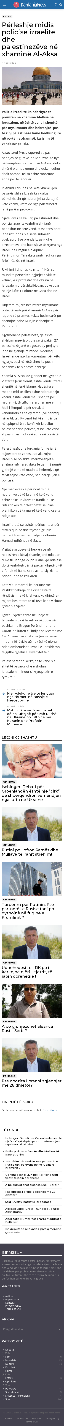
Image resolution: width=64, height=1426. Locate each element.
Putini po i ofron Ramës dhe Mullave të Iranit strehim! (30, 852)
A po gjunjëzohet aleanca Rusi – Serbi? (27, 1028)
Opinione (9, 781)
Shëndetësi (33, 1392)
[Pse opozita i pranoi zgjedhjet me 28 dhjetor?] (32, 1055)
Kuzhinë (33, 1367)
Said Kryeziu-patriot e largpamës (28, 1202)
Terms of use (13, 1309)
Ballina (9, 1296)
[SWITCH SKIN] (56, 5)
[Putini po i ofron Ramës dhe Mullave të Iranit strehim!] (32, 824)
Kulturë (33, 1363)
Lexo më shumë (11, 1285)
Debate (9, 1349)
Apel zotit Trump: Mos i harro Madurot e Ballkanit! (33, 1220)
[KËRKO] (60, 5)
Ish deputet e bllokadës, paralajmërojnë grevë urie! (33, 1230)
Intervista (33, 1360)
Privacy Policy (13, 1305)
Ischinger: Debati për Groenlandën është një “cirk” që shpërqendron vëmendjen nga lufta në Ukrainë (31, 793)
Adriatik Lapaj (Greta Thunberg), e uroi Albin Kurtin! (32, 1210)
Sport (33, 1399)
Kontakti (10, 1302)
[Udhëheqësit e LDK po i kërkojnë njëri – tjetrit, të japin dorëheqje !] (32, 942)
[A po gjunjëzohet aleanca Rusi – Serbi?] (32, 1001)
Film (33, 1356)
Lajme (8, 1371)
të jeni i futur (49, 1110)
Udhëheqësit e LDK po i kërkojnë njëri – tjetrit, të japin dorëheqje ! (27, 972)
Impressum (12, 1299)
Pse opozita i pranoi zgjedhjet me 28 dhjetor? (32, 1083)
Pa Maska (9, 1076)
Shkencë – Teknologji (33, 1395)
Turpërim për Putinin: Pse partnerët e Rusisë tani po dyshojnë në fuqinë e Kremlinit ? (28, 911)
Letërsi (33, 1378)
